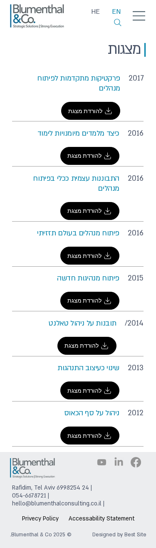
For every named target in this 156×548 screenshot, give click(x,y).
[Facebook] (136, 462)
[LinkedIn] (119, 462)
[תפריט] (139, 15)
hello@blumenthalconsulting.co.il (57, 504)
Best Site (135, 534)
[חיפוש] (117, 22)
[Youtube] (102, 462)
